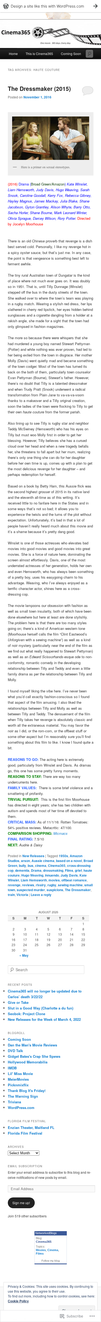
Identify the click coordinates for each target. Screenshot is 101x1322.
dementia (22, 870)
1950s (63, 855)
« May (24, 955)
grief (78, 870)
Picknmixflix (18, 1084)
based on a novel (69, 860)
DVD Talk (15, 1050)
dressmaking (53, 870)
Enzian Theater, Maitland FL (31, 1127)
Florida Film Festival (25, 1133)
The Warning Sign (23, 1096)
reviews (28, 885)
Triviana (14, 1101)
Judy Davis (69, 875)
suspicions (55, 889)
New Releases (33, 855)
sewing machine (70, 885)
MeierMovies (18, 1079)
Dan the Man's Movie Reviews (32, 1045)
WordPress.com (21, 1107)
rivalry (41, 885)
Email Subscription (25, 1166)
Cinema (52, 1250)
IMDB (12, 1067)
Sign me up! (21, 1202)
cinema (40, 865)
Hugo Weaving (32, 875)
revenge (14, 885)
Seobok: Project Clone (26, 1013)
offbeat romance (74, 880)
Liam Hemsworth (34, 880)
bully (22, 865)
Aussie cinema (43, 860)
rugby (51, 885)
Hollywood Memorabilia (27, 1062)
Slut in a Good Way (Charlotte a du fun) (40, 1008)
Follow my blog (50, 1260)
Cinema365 (56, 865)
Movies (41, 1250)
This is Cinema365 (39, 53)
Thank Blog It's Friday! (27, 1090)
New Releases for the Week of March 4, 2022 (44, 1019)
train (11, 894)
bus (30, 865)
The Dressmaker (78, 889)
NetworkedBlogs (46, 1233)
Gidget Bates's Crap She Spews (34, 1056)
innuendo (52, 875)
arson (25, 860)
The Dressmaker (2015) (39, 88)
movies (54, 880)
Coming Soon (71, 53)
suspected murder (31, 889)
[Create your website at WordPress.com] (50, 6)
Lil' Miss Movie (20, 1073)
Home (13, 53)
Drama (36, 870)
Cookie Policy (18, 1301)
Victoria (22, 894)
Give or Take (18, 1002)
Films (69, 870)
